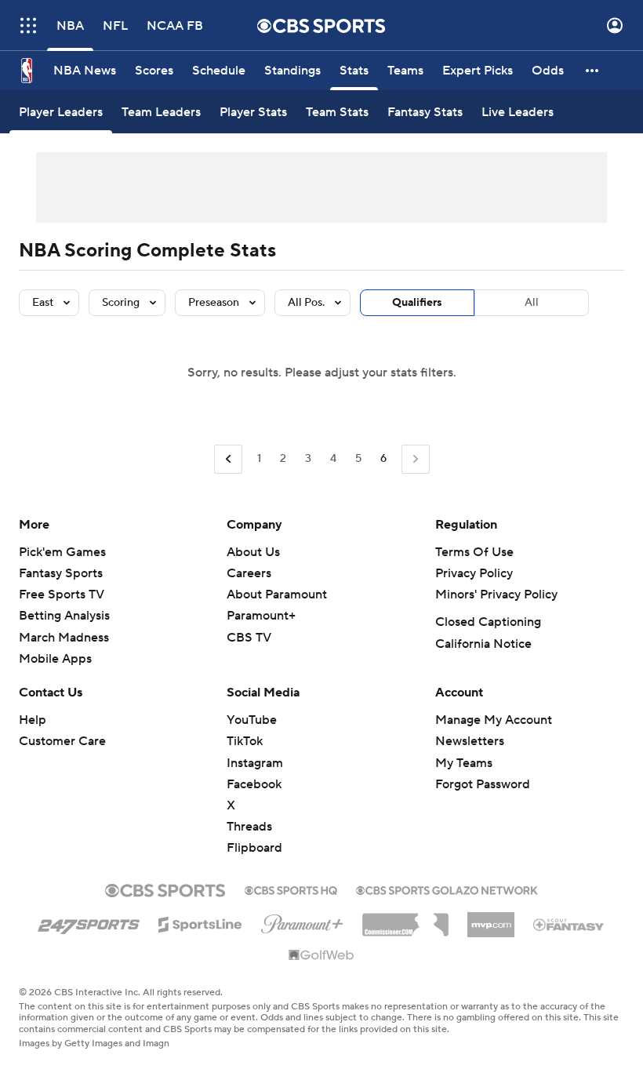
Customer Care (62, 741)
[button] (28, 25)
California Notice (483, 644)
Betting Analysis (64, 616)
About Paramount (277, 594)
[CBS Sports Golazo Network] (447, 888)
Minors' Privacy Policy (496, 594)
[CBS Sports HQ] (291, 888)
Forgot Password (482, 784)
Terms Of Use (474, 552)
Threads (249, 826)
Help (32, 720)
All (532, 303)
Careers (249, 573)
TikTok (245, 741)
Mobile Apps (55, 659)
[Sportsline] (200, 922)
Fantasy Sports (61, 573)
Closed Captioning (488, 622)
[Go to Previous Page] (228, 459)
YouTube (252, 720)
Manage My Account (493, 720)
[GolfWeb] (321, 956)
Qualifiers (417, 303)
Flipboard (254, 848)
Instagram (255, 763)
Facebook (254, 784)
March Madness (64, 637)
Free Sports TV (61, 594)
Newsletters (469, 741)
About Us (253, 552)
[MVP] (490, 918)
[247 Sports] (89, 921)
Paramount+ (261, 616)
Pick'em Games (62, 552)
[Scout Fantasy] (569, 924)
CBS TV (249, 637)
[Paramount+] (302, 921)
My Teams (463, 763)
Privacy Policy (474, 573)
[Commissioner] (405, 919)
